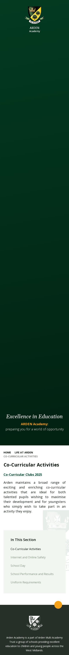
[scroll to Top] (58, 605)
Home (7, 452)
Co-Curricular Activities (21, 456)
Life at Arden (24, 452)
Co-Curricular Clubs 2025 (23, 474)
